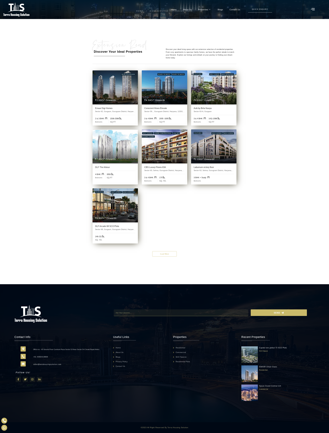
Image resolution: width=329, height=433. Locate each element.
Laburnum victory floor (204, 167)
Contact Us (235, 9)
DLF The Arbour (102, 167)
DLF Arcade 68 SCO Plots (107, 226)
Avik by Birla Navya (203, 108)
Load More (164, 254)
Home (174, 9)
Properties (203, 9)
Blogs (220, 9)
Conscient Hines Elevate (155, 108)
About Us (187, 9)
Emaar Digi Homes (103, 108)
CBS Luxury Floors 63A (155, 167)
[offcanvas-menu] (313, 9)
